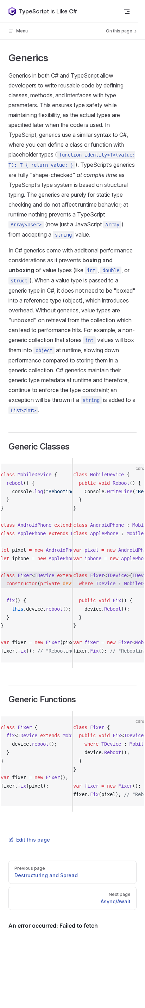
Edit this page (33, 840)
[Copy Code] (69, 475)
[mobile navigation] (126, 11)
